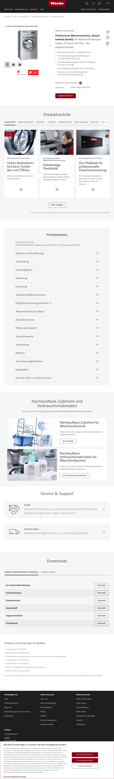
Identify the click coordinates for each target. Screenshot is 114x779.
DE (108, 3)
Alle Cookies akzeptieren (85, 754)
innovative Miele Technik (67, 59)
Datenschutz (16, 776)
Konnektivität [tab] (65, 122)
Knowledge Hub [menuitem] (21, 9)
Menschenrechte (47, 724)
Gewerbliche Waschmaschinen (40, 17)
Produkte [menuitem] (34, 9)
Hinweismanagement (48, 720)
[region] (57, 760)
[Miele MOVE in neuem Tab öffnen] (93, 3)
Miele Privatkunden (83, 699)
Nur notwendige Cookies (85, 760)
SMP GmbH (81, 712)
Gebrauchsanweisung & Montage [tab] (21, 572)
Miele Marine (81, 703)
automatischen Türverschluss (69, 75)
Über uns (44, 699)
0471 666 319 (10, 741)
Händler (79, 720)
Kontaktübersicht (11, 734)
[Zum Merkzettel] (99, 3)
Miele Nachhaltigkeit (48, 703)
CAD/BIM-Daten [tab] (48, 572)
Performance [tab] (81, 122)
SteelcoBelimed (82, 707)
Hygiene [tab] (51, 122)
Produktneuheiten (11, 703)
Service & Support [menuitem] (88, 9)
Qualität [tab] (94, 122)
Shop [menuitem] (42, 9)
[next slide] (50, 45)
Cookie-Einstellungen (85, 766)
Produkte (14, 17)
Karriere (43, 716)
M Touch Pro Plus (64, 65)
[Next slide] (105, 122)
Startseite (7, 17)
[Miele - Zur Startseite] (57, 3)
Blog (6, 699)
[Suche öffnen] (87, 3)
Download (101, 585)
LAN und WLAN (84, 68)
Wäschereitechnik (24, 17)
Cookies (23, 776)
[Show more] (21, 189)
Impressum (7, 776)
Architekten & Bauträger (85, 716)
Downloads (8, 716)
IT (105, 3)
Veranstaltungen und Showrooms (17, 712)
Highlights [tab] (9, 122)
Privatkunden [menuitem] (104, 9)
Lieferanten (80, 724)
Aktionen (7, 707)
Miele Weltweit (46, 707)
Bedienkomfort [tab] (26, 122)
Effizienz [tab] (40, 122)
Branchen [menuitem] (8, 9)
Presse (43, 712)
